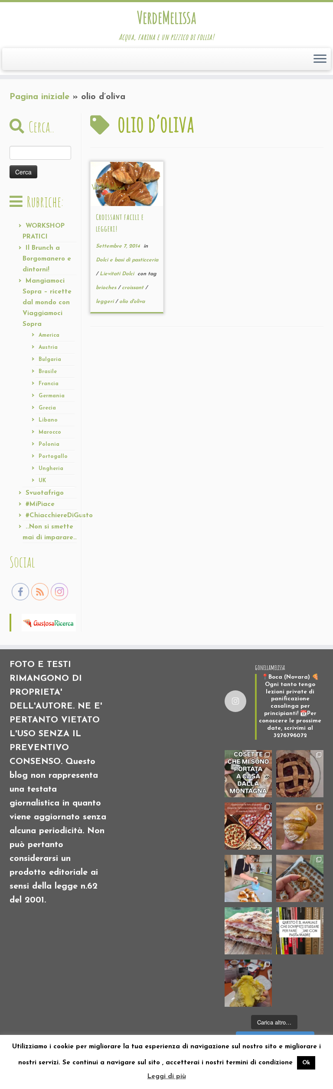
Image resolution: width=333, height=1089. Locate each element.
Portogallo (53, 456)
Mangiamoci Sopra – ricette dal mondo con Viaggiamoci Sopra (47, 303)
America (49, 335)
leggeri (105, 301)
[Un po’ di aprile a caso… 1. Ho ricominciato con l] (248, 930)
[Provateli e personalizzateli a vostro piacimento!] (299, 878)
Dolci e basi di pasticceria (127, 260)
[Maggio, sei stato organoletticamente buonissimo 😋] (299, 826)
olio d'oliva (132, 301)
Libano (48, 420)
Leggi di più (166, 1076)
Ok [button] (306, 1063)
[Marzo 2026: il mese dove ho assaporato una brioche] (248, 983)
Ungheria (51, 468)
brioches (107, 287)
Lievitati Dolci (118, 274)
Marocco (50, 432)
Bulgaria (50, 359)
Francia (49, 384)
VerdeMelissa (166, 17)
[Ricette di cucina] (49, 622)
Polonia (49, 444)
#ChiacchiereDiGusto (59, 515)
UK (42, 480)
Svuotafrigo (45, 493)
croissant (133, 287)
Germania (52, 396)
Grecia (47, 408)
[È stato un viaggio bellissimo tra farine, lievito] (248, 826)
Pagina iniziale (39, 97)
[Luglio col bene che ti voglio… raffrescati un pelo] (299, 773)
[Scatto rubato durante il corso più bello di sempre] (248, 878)
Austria (48, 347)
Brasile (48, 371)
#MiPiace (40, 504)
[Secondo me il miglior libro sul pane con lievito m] (299, 930)
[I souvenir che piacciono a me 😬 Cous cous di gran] (248, 773)
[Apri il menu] (319, 59)
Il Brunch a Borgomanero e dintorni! (47, 259)
